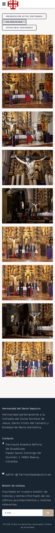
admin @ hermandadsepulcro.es (28, 474)
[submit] (48, 512)
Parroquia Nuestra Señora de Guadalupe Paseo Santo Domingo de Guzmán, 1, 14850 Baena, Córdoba (24, 453)
